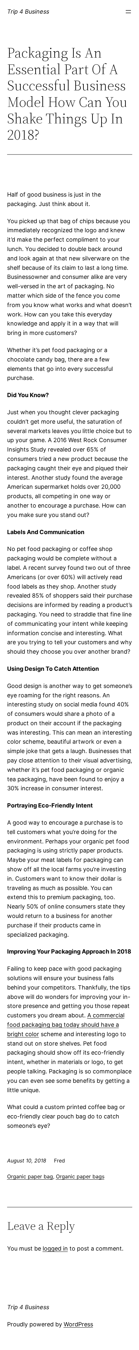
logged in (55, 1248)
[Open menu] (128, 12)
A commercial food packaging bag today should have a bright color (65, 1024)
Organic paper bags (80, 1176)
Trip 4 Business (28, 11)
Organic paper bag (30, 1176)
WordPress (78, 1324)
